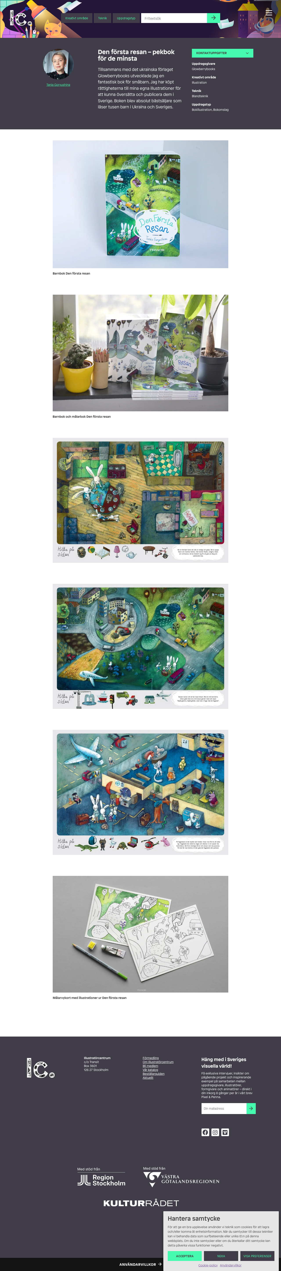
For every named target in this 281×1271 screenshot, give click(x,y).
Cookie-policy (208, 1265)
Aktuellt (148, 1078)
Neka (221, 1256)
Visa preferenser (257, 1256)
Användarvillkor (230, 1265)
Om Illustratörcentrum (158, 1062)
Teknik (102, 18)
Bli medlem (150, 1066)
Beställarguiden (153, 1074)
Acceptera (185, 1256)
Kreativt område (76, 18)
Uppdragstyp (126, 18)
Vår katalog (150, 1070)
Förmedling (151, 1058)
